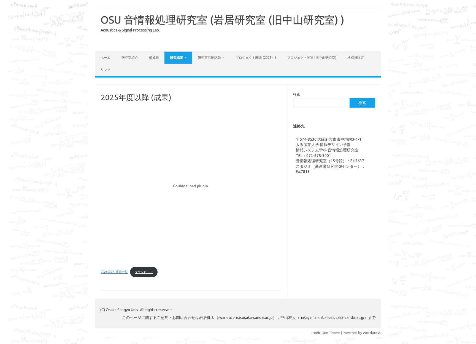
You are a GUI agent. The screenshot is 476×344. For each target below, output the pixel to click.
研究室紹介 (129, 57)
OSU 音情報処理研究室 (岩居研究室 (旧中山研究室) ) (222, 19)
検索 (296, 94)
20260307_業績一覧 (114, 272)
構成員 (154, 57)
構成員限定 (355, 57)
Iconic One (320, 333)
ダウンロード (144, 272)
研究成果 (176, 57)
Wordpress (372, 333)
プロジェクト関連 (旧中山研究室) (311, 57)
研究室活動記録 (209, 57)
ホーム (105, 57)
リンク (105, 69)
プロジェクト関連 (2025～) (256, 57)
